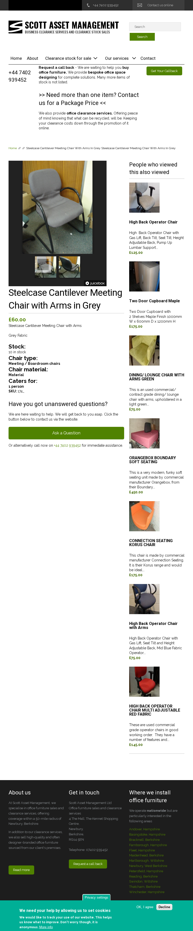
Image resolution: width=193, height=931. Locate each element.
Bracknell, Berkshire (144, 840)
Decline (164, 907)
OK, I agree (144, 907)
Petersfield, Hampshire (146, 871)
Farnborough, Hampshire (148, 845)
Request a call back (88, 864)
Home (16, 58)
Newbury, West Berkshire (148, 866)
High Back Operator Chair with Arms (153, 626)
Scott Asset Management (72, 24)
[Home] (15, 27)
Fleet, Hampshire (142, 850)
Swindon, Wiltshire (143, 881)
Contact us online (160, 5)
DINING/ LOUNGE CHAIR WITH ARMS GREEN (156, 377)
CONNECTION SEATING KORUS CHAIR (151, 543)
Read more (21, 870)
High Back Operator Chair (153, 222)
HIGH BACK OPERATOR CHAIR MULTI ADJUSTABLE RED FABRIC (154, 710)
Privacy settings (96, 897)
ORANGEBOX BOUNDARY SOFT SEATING (152, 460)
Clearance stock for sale (68, 58)
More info (46, 927)
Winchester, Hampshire (146, 892)
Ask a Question (66, 432)
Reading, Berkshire (143, 876)
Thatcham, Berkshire (144, 887)
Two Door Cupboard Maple (154, 301)
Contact (148, 58)
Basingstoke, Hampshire (147, 834)
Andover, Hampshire (144, 829)
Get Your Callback (164, 71)
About (32, 58)
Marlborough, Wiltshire (146, 860)
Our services (117, 58)
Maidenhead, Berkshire (146, 855)
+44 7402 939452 (106, 5)
